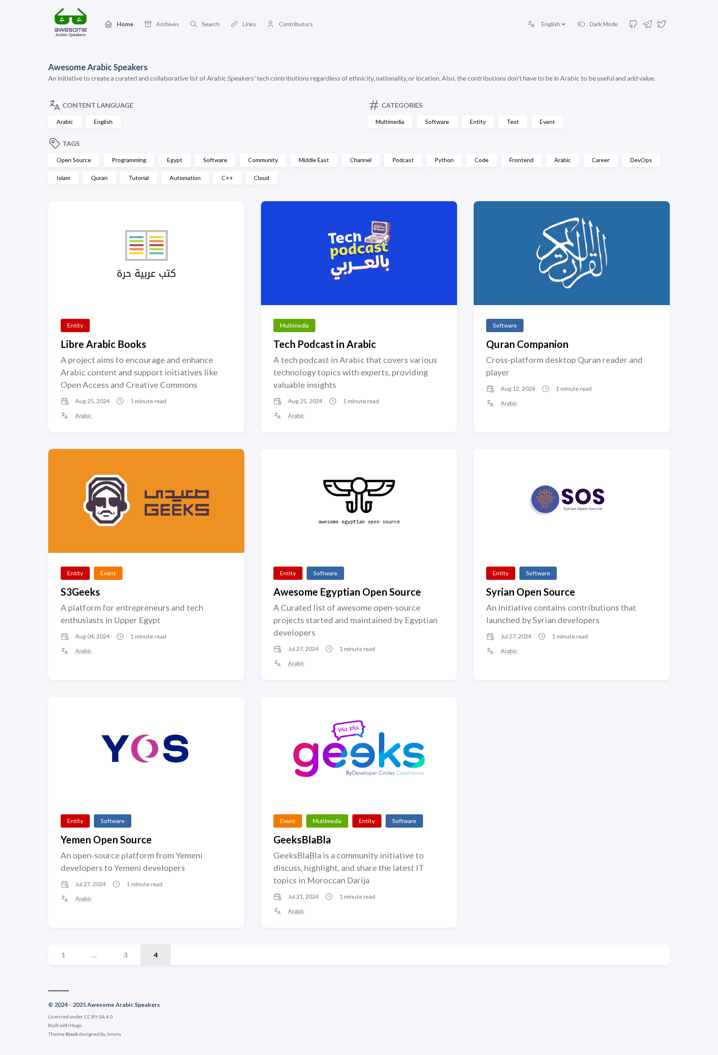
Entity (478, 121)
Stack (71, 1034)
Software (437, 121)
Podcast (403, 159)
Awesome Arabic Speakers (98, 67)
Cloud (261, 177)
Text (513, 121)
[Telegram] (647, 26)
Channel (360, 159)
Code (482, 159)
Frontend (521, 159)
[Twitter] (661, 26)
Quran (99, 177)
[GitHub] (633, 26)
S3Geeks (80, 592)
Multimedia (390, 121)
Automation (185, 177)
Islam (63, 177)
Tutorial (138, 177)
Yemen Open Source (106, 839)
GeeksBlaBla (302, 839)
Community (263, 159)
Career (601, 159)
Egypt (174, 159)
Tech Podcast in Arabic (324, 344)
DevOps (641, 159)
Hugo (76, 1025)
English (103, 121)
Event (547, 121)
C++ (227, 177)
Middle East (314, 159)
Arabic (65, 121)
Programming (129, 159)
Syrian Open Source (530, 592)
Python (444, 159)
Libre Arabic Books (103, 344)
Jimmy (113, 1034)
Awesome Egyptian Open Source (347, 592)
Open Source (74, 159)
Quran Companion (527, 344)
